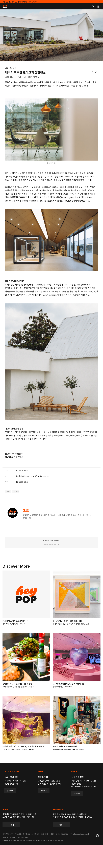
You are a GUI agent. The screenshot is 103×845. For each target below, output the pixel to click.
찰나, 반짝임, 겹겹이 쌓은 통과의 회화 (68, 620)
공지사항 (5, 837)
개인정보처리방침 (23, 837)
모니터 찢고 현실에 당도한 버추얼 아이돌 (69, 683)
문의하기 (10, 790)
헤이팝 (26, 509)
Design (16, 491)
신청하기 (77, 793)
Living (8, 491)
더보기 (11, 824)
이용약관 (13, 837)
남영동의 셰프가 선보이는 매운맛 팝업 (17, 683)
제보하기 (43, 790)
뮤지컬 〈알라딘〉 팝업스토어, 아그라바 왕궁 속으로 (23, 746)
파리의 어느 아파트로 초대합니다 (15, 620)
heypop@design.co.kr (82, 834)
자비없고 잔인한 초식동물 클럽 (65, 746)
